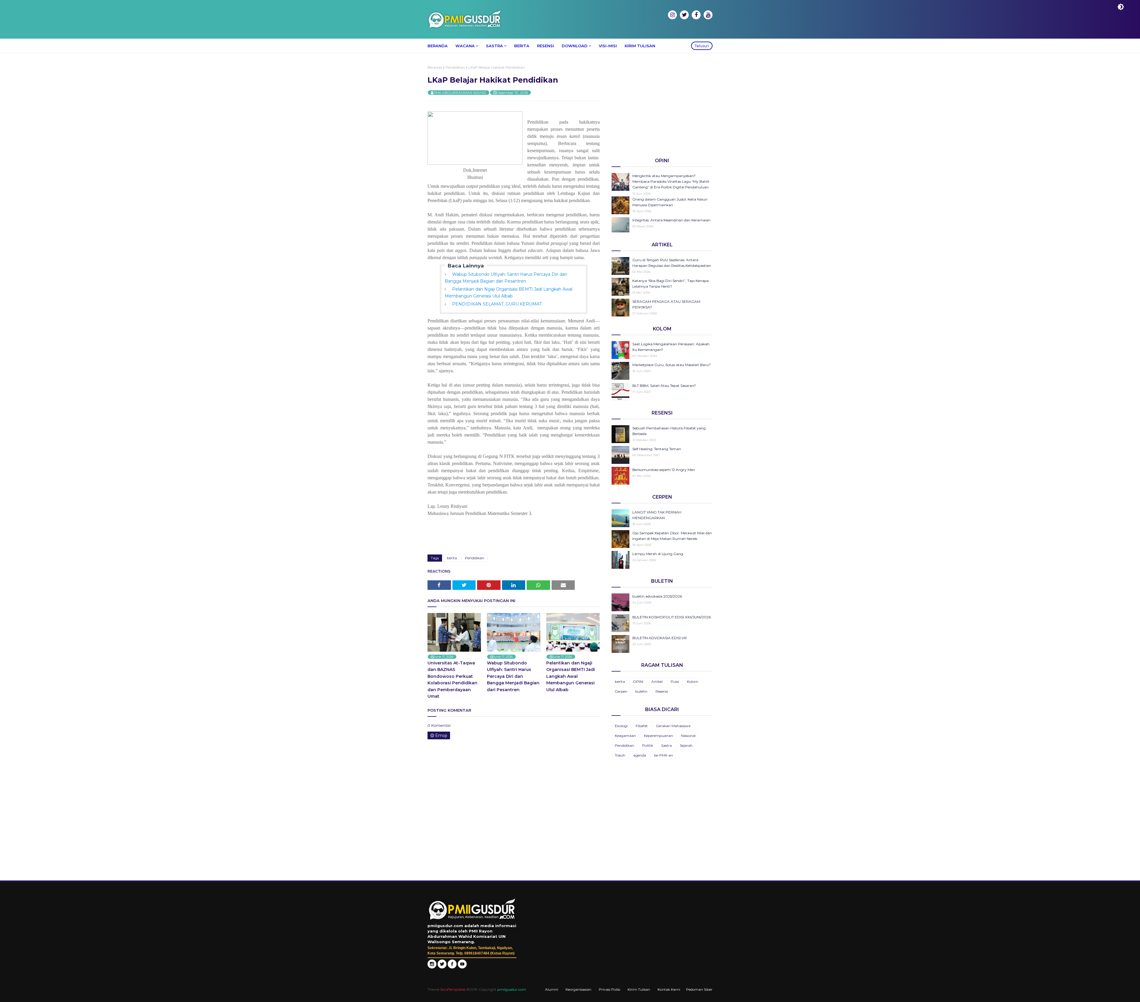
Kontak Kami (669, 989)
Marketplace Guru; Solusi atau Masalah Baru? (671, 365)
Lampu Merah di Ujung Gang (657, 554)
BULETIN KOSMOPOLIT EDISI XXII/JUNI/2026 (671, 617)
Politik (647, 745)
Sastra (666, 745)
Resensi (662, 691)
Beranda (435, 67)
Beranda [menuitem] (438, 45)
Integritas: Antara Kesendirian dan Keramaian (671, 220)
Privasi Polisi (609, 989)
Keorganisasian (578, 989)
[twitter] (684, 14)
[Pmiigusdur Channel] (462, 967)
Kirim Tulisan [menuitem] (640, 45)
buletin (641, 691)
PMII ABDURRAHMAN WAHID (459, 92)
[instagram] (672, 14)
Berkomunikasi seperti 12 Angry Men (663, 469)
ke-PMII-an (663, 755)
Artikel (657, 681)
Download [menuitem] (575, 45)
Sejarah (686, 745)
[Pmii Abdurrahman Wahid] (453, 967)
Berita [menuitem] (521, 45)
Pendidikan (455, 67)
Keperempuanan (658, 735)
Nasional (688, 735)
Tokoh (620, 755)
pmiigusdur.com (511, 989)
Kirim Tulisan (639, 989)
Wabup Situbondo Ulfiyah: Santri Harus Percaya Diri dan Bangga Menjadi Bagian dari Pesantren (513, 676)
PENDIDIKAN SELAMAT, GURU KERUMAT (497, 304)
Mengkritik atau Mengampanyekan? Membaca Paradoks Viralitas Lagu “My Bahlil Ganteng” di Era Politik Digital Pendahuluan (670, 181)
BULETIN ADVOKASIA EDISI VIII (659, 638)
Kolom (692, 681)
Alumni (551, 989)
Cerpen (621, 691)
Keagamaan (625, 735)
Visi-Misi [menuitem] (608, 45)
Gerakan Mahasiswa (673, 726)
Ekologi (621, 726)
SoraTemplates (453, 989)
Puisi (675, 681)
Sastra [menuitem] (494, 45)
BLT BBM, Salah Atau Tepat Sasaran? (664, 385)
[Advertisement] (662, 106)
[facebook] (696, 14)
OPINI (638, 681)
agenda (639, 755)
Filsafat (642, 726)
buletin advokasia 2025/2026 (657, 596)
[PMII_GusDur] (442, 967)
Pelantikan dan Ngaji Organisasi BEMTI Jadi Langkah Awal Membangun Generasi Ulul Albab (570, 676)
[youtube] (708, 14)
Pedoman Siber (699, 989)
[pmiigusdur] (432, 967)
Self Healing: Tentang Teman (656, 449)
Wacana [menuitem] (465, 45)
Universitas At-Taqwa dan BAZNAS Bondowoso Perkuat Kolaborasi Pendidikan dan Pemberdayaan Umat (452, 679)
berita (452, 558)
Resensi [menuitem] (545, 45)
